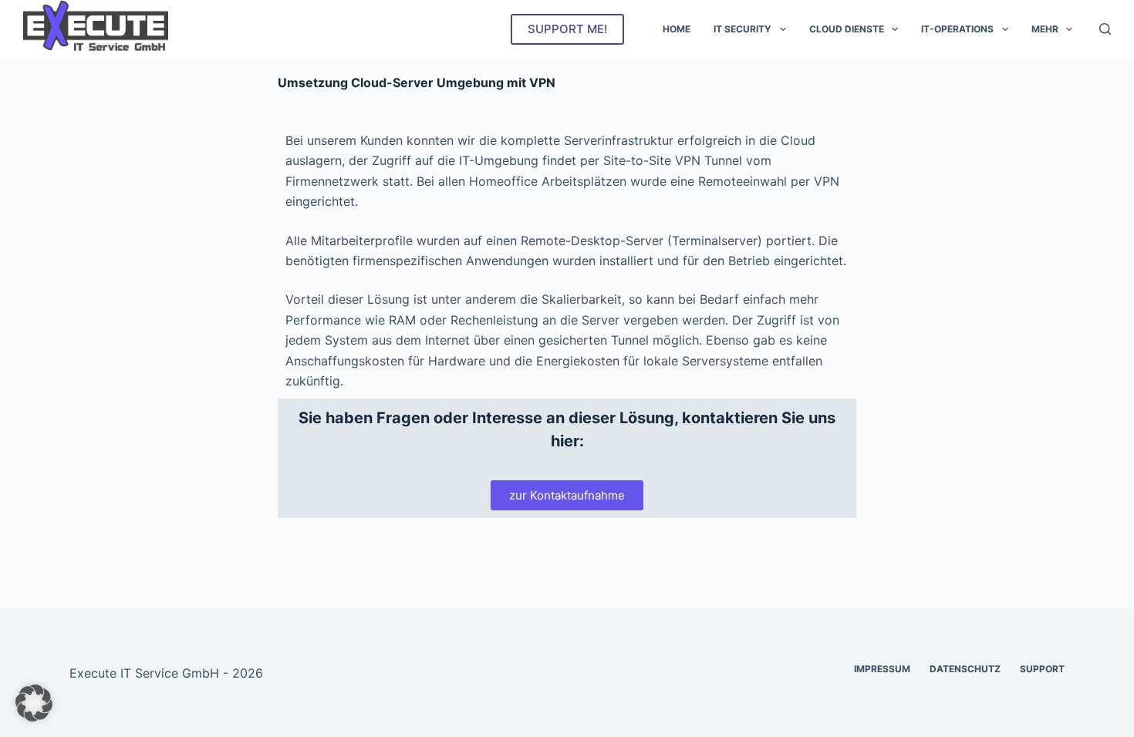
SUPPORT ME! (567, 29)
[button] (34, 703)
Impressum (882, 669)
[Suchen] (1105, 29)
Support (1042, 669)
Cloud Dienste (846, 29)
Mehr (1044, 29)
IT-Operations (957, 29)
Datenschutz (965, 669)
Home (676, 29)
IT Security (742, 29)
